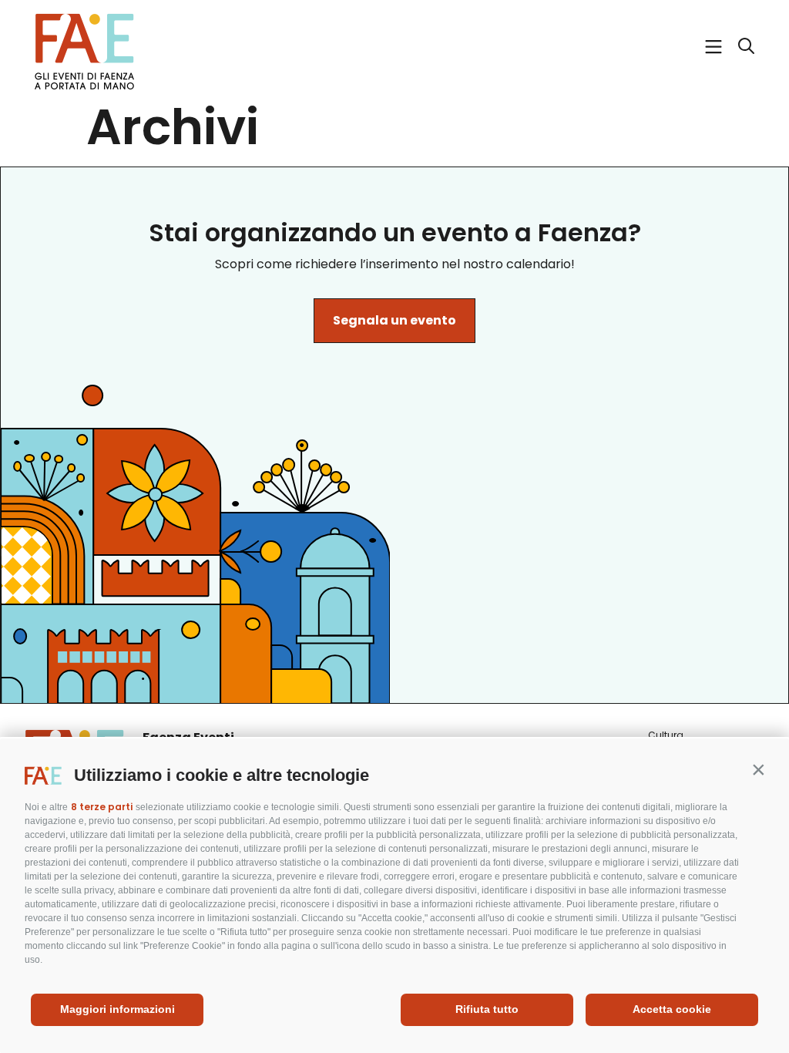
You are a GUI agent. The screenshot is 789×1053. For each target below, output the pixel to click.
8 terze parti (102, 806)
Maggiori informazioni (117, 1009)
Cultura (665, 735)
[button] (758, 769)
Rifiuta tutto (487, 1009)
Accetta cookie (672, 1009)
